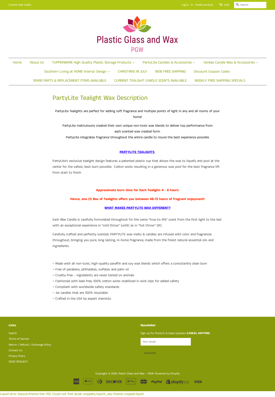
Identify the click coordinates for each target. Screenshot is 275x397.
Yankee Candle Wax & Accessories (229, 62)
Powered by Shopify (167, 374)
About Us (37, 62)
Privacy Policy (17, 356)
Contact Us (15, 350)
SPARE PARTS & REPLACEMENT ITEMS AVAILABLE (69, 80)
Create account (204, 5)
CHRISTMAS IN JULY (132, 71)
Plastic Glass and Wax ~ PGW (135, 374)
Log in (185, 5)
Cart (226, 5)
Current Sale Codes (20, 5)
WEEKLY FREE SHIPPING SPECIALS (220, 80)
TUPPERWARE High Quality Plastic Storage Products (92, 62)
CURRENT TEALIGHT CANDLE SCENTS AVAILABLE (150, 80)
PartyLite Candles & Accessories (168, 62)
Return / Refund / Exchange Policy (30, 345)
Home (17, 62)
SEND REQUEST (18, 362)
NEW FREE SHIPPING (170, 71)
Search (13, 333)
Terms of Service (19, 339)
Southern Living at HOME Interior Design (76, 71)
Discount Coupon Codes (212, 71)
